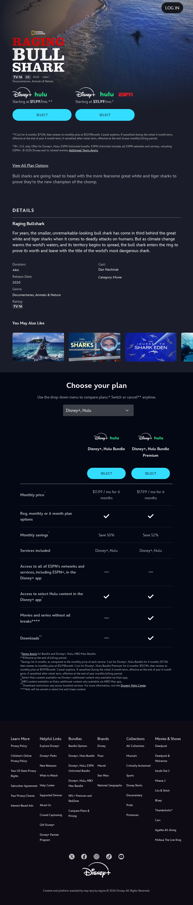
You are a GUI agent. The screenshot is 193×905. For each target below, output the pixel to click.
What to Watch (49, 775)
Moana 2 (160, 780)
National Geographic (109, 785)
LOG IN (172, 7)
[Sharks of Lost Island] (38, 347)
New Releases (48, 765)
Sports (130, 775)
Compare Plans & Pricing (78, 813)
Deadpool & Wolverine (162, 758)
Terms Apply (29, 653)
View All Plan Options (30, 165)
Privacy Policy (19, 746)
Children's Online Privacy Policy (21, 758)
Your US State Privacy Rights (23, 773)
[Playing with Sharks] (94, 347)
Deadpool (161, 746)
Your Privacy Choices (23, 795)
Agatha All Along (165, 830)
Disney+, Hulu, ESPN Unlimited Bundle (81, 768)
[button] (53, 738)
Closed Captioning (51, 815)
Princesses (132, 815)
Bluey (158, 800)
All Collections (135, 746)
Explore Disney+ (50, 746)
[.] (72, 856)
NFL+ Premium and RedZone (80, 798)
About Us (45, 805)
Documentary (134, 795)
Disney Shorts (134, 785)
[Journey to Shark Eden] (151, 347)
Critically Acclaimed (138, 765)
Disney (101, 746)
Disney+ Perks (48, 755)
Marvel (101, 765)
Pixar (100, 755)
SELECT (42, 115)
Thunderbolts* (164, 810)
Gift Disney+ (47, 825)
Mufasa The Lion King (168, 840)
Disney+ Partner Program (49, 837)
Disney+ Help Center (133, 685)
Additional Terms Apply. (83, 150)
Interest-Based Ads (22, 805)
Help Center (47, 785)
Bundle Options (77, 746)
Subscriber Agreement (24, 786)
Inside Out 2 (162, 770)
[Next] (185, 346)
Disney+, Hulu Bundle (81, 755)
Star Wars (103, 775)
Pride (129, 805)
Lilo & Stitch (162, 790)
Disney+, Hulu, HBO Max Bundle (80, 783)
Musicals (131, 755)
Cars (158, 820)
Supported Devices (51, 795)
